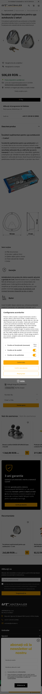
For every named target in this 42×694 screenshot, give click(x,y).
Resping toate (21, 374)
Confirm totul (21, 362)
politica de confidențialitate (16, 325)
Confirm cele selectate (21, 368)
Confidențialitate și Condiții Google (13, 329)
